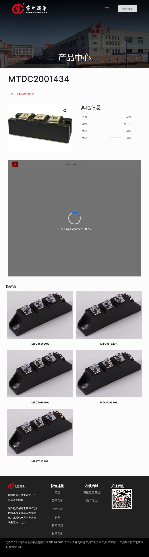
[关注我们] (121, 499)
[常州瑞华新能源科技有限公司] (43, 8)
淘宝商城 (92, 500)
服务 (57, 517)
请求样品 (127, 8)
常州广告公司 (93, 542)
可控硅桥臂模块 (25, 94)
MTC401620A (109, 402)
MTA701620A (40, 461)
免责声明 (80, 542)
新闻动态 (57, 525)
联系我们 (57, 533)
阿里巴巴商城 (91, 492)
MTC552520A (40, 343)
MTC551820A (109, 343)
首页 (57, 492)
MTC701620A (40, 402)
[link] (121, 499)
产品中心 (57, 509)
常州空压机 (126, 542)
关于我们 (57, 500)
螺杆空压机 (15, 546)
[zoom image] (126, 493)
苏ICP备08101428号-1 (61, 542)
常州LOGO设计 (110, 542)
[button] (65, 111)
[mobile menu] (107, 8)
